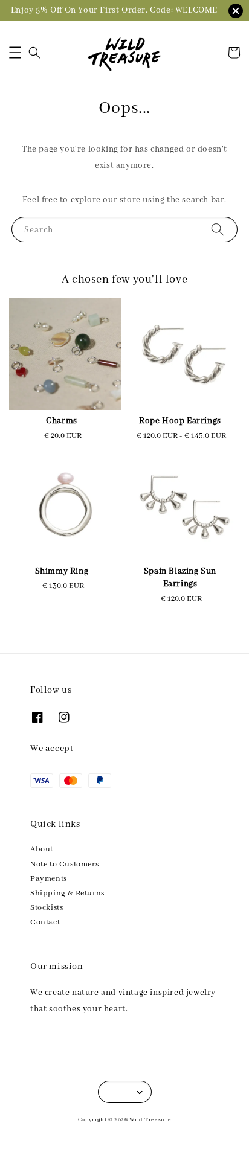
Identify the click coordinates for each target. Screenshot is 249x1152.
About (41, 849)
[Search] (217, 229)
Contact (45, 922)
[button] (15, 52)
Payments (48, 879)
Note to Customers (64, 864)
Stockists (46, 908)
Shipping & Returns (67, 893)
